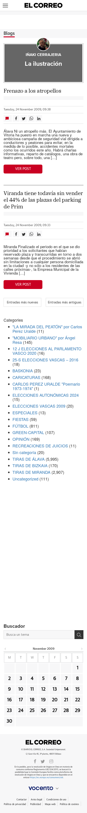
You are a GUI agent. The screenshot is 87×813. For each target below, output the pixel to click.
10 (20, 689)
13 (55, 689)
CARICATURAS (26, 377)
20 (55, 700)
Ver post (23, 169)
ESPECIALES (24, 412)
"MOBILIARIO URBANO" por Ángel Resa (43, 340)
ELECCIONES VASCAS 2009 (38, 406)
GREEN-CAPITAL (28, 432)
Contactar (22, 799)
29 (77, 710)
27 (54, 710)
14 (66, 689)
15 (77, 689)
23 (9, 710)
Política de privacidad (15, 804)
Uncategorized (25, 479)
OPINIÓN (20, 439)
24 (20, 710)
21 (66, 700)
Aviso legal (36, 799)
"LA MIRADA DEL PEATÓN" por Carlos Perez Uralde (47, 329)
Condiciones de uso (56, 799)
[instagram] (51, 761)
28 (66, 710)
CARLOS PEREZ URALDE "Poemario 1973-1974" (46, 386)
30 (9, 721)
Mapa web (50, 804)
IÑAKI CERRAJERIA (43, 55)
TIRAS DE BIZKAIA (30, 465)
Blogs (9, 33)
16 (9, 700)
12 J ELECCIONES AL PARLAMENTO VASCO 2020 (46, 351)
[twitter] (42, 761)
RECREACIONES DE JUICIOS (40, 445)
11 (32, 689)
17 (21, 700)
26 (43, 710)
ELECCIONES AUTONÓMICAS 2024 (45, 395)
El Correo (43, 742)
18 (32, 700)
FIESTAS (20, 419)
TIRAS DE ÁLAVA (28, 459)
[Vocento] (43, 788)
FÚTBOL (20, 426)
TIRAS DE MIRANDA (31, 472)
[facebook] (35, 761)
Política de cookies (69, 804)
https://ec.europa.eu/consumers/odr (46, 778)
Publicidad (35, 804)
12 (43, 689)
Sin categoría (24, 452)
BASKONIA (22, 370)
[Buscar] (79, 634)
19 (43, 700)
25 (32, 710)
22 (77, 700)
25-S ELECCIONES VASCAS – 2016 (45, 360)
